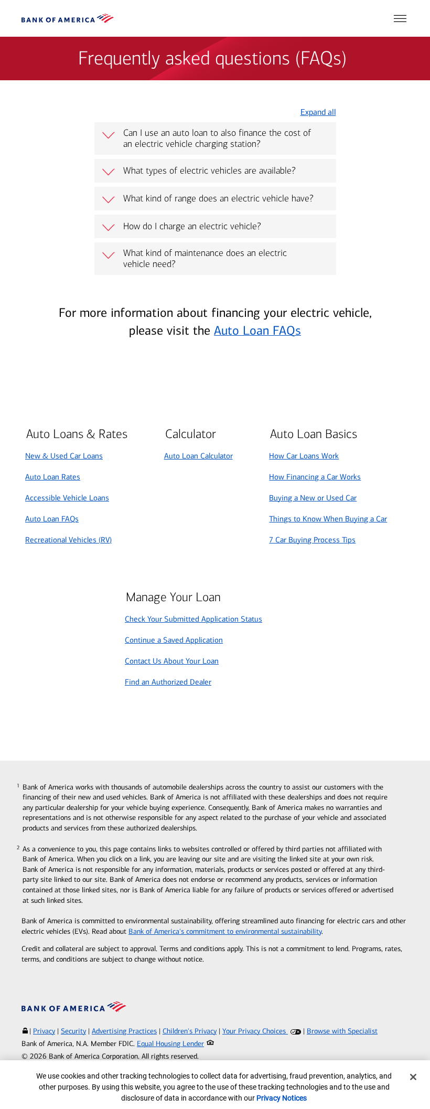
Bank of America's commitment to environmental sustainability (224, 931)
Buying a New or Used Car (313, 498)
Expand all (318, 112)
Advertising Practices (124, 1031)
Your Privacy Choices (255, 1031)
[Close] (413, 1077)
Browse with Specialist (342, 1031)
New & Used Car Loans (64, 456)
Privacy (44, 1031)
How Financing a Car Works (315, 477)
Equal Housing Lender (170, 1043)
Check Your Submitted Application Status (193, 619)
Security (73, 1031)
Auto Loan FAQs (257, 330)
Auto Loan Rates (52, 477)
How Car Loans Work (304, 456)
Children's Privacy (190, 1031)
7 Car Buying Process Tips (312, 540)
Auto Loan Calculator (198, 456)
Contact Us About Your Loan (172, 661)
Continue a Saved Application (174, 640)
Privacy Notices (281, 1098)
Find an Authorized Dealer (168, 682)
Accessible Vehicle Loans (67, 498)
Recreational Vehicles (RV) (68, 540)
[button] (400, 18)
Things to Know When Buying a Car (328, 519)
